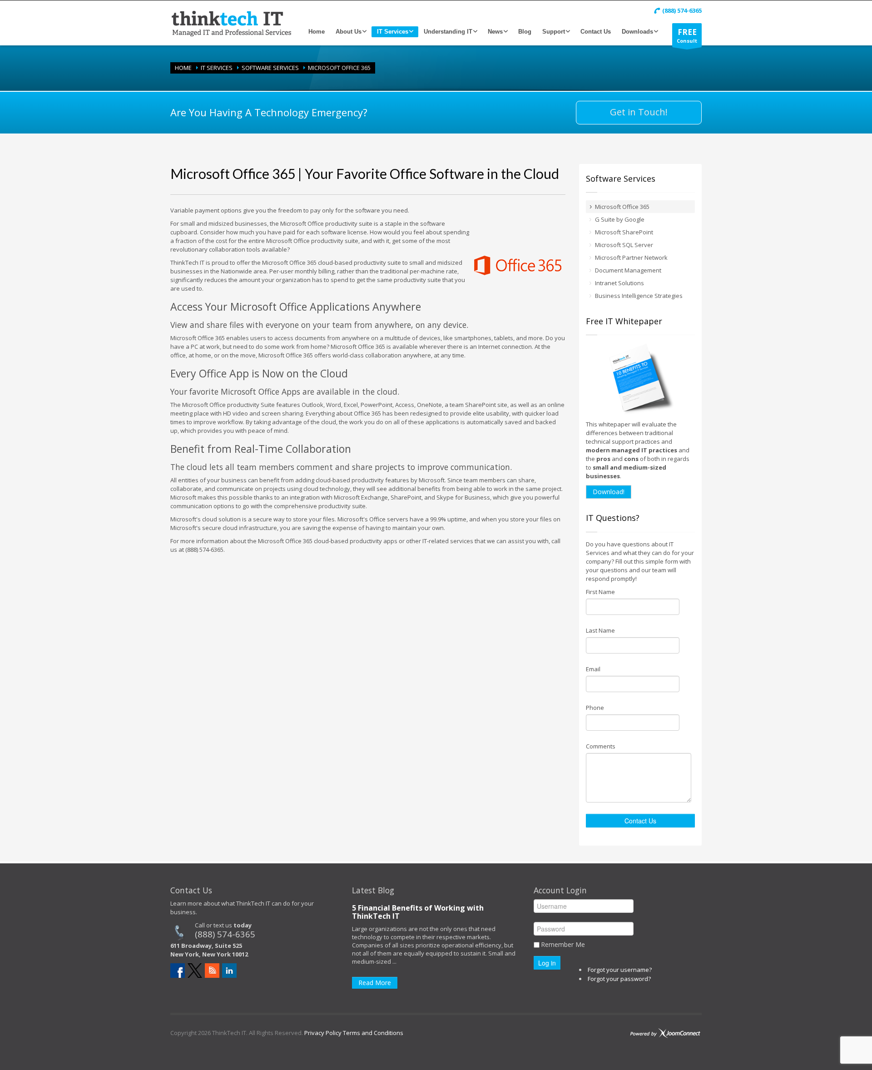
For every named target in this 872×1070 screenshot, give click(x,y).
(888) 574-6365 (225, 934)
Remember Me (563, 944)
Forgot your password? (619, 979)
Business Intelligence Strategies (639, 296)
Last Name (600, 630)
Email (593, 669)
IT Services (217, 68)
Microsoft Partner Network (631, 257)
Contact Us (640, 820)
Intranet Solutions (619, 283)
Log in (547, 962)
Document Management (628, 270)
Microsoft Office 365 (622, 207)
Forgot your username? (620, 970)
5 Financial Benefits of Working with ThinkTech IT (418, 912)
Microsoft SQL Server (624, 245)
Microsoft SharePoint (624, 232)
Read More (374, 982)
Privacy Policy (323, 1033)
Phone (595, 707)
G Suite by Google (619, 219)
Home (183, 68)
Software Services (270, 68)
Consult (687, 35)
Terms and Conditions (372, 1033)
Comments (600, 746)
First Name (600, 592)
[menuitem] (316, 31)
